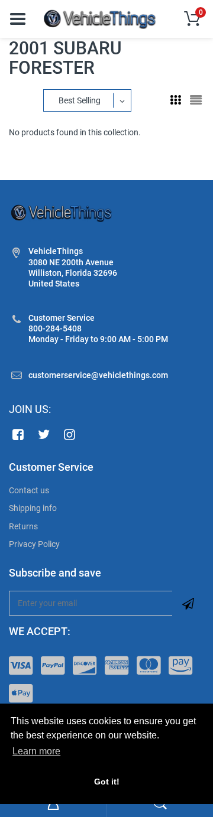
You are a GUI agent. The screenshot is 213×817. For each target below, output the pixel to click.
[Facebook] (18, 434)
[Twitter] (44, 434)
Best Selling (80, 100)
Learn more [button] (36, 751)
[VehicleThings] (100, 18)
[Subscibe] (188, 603)
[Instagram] (70, 434)
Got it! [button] (107, 781)
